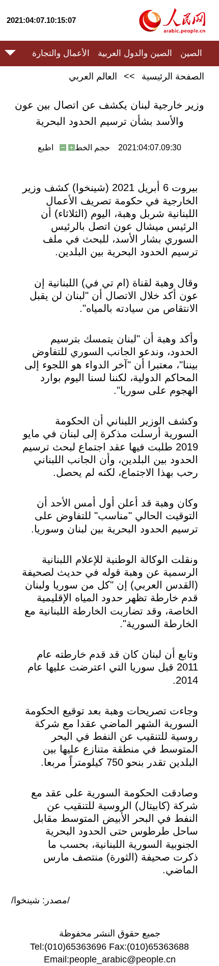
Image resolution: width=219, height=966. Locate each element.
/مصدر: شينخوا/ (40, 900)
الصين (191, 53)
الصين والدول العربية (135, 53)
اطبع (45, 147)
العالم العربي (93, 76)
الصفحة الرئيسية (173, 76)
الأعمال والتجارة (61, 53)
